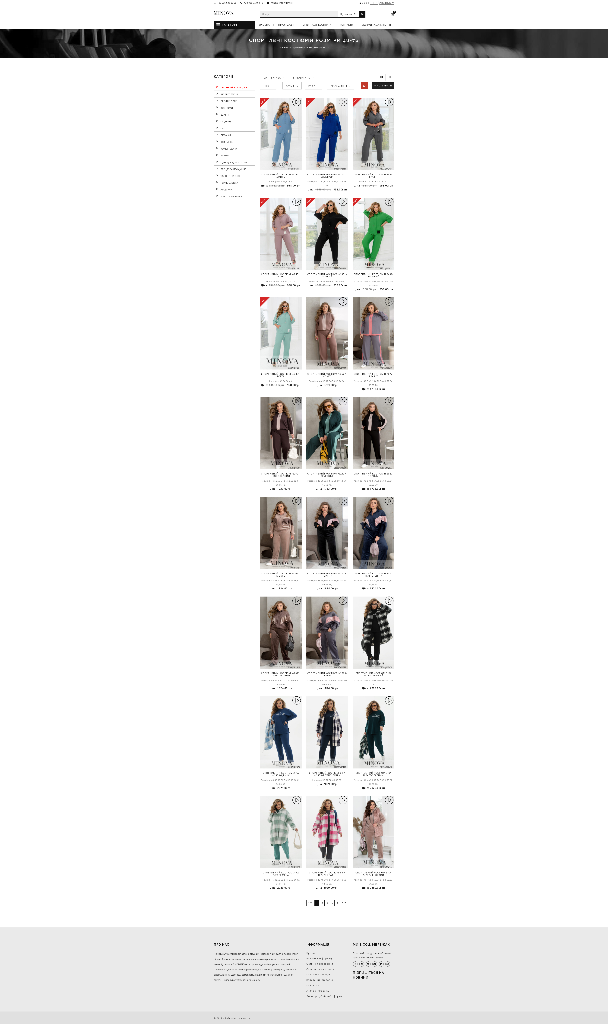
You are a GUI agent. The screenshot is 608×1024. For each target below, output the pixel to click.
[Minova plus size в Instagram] (361, 964)
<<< (310, 902)
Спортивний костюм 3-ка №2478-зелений (373, 774)
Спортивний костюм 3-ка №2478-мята (281, 873)
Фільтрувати (383, 85)
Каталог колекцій (318, 974)
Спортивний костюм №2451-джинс (281, 175)
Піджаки (226, 135)
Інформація (286, 25)
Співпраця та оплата (317, 25)
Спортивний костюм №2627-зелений (327, 474)
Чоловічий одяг (231, 175)
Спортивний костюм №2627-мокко (327, 375)
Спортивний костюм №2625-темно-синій (373, 574)
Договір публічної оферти (324, 996)
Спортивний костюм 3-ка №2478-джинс (281, 774)
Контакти (346, 25)
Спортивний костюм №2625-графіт (327, 674)
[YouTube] (374, 964)
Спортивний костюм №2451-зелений (373, 275)
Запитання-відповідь (320, 979)
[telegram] (381, 964)
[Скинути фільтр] (364, 85)
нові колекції (229, 94)
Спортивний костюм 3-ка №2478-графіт (327, 873)
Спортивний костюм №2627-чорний (373, 474)
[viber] (387, 964)
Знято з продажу (231, 196)
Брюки (225, 155)
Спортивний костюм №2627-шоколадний (281, 474)
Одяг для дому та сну (234, 162)
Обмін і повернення (319, 963)
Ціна (266, 86)
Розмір (290, 86)
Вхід (364, 3)
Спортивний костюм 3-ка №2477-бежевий (373, 873)
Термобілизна (229, 182)
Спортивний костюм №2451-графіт (373, 175)
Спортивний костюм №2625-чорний (327, 574)
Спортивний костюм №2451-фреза (281, 275)
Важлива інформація (320, 958)
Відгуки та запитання (376, 25)
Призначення (339, 86)
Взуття (225, 114)
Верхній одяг (229, 101)
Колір (311, 86)
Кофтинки (227, 141)
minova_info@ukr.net (281, 2)
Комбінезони (229, 148)
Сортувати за (272, 77)
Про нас (311, 952)
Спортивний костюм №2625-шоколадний (281, 674)
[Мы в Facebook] (355, 964)
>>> (344, 902)
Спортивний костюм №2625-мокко (281, 574)
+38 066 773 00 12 (253, 2)
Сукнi (224, 128)
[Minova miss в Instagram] (368, 964)
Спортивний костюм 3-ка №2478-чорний (373, 674)
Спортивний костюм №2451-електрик (327, 175)
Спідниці (226, 121)
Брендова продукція (233, 169)
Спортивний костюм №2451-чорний (327, 275)
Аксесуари (227, 189)
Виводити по (301, 77)
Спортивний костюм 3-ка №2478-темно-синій (327, 774)
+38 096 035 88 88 (226, 2)
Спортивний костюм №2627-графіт (373, 375)
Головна (263, 25)
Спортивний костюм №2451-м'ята (281, 375)
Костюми (227, 107)
